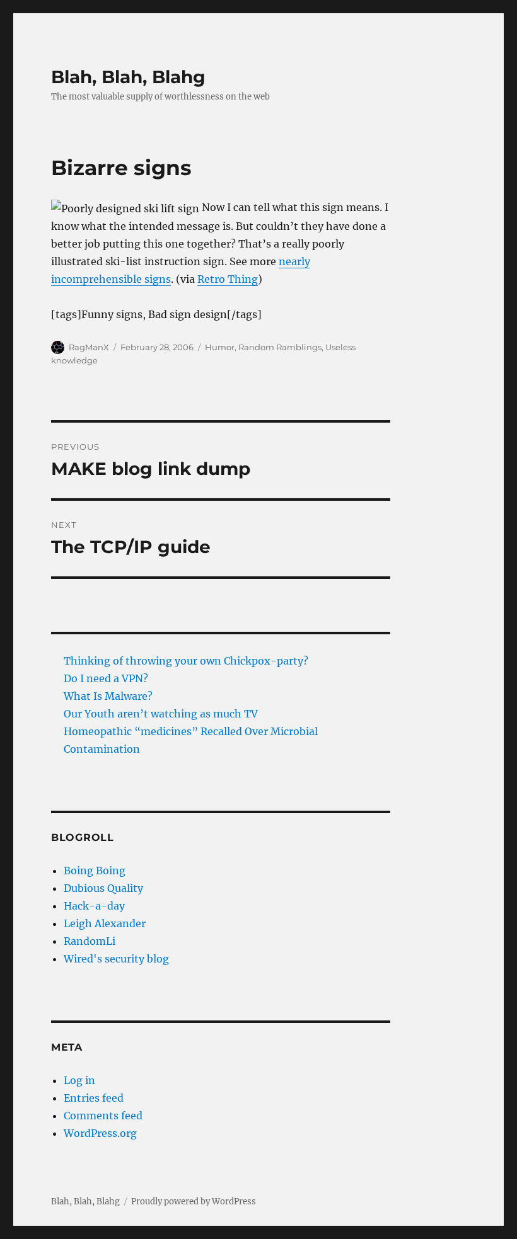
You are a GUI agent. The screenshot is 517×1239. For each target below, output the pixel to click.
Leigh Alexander (105, 923)
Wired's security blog (116, 958)
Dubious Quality (103, 888)
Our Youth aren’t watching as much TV (161, 713)
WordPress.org (100, 1133)
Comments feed (103, 1115)
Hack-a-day (94, 905)
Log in (79, 1080)
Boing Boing (94, 870)
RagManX (89, 347)
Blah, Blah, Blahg (128, 77)
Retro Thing (227, 279)
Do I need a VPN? (106, 678)
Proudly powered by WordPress (193, 1201)
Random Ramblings (280, 347)
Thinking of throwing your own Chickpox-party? (186, 660)
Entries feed (94, 1098)
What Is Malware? (108, 696)
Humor (220, 347)
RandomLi (89, 941)
